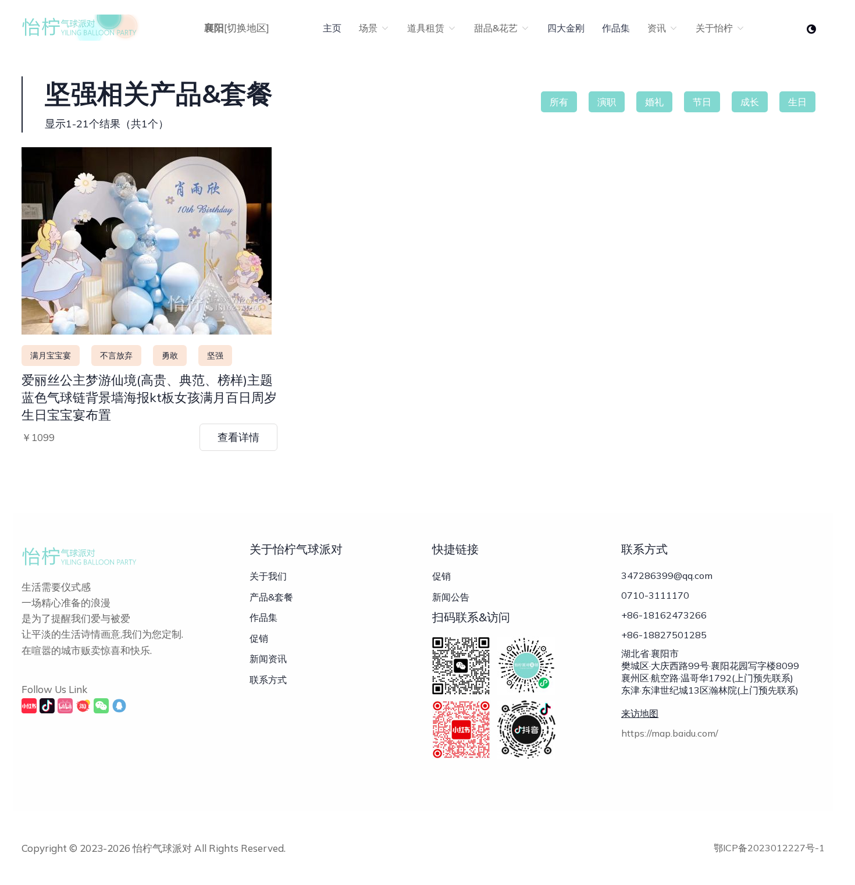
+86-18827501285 (664, 635)
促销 (259, 638)
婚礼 (654, 102)
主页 (332, 28)
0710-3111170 (655, 595)
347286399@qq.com (666, 575)
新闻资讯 (268, 658)
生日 (797, 102)
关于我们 (268, 576)
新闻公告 (450, 597)
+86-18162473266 (664, 615)
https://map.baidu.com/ (669, 733)
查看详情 (238, 437)
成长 (749, 102)
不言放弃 (116, 355)
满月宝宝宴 (50, 355)
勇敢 (170, 355)
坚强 (215, 355)
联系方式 (268, 679)
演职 (606, 102)
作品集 (616, 28)
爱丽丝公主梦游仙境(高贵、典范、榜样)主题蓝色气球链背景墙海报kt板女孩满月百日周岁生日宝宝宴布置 (149, 397)
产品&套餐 (271, 597)
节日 (702, 102)
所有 (559, 102)
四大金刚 (566, 28)
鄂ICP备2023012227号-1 (769, 848)
